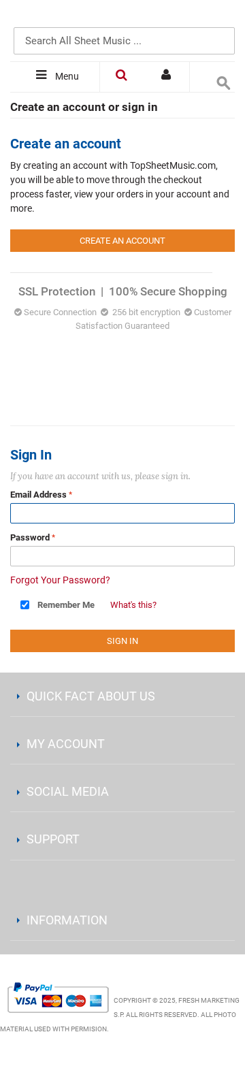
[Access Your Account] (167, 77)
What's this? (133, 605)
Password (30, 537)
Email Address (38, 494)
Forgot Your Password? (60, 580)
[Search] (221, 18)
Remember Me (66, 605)
